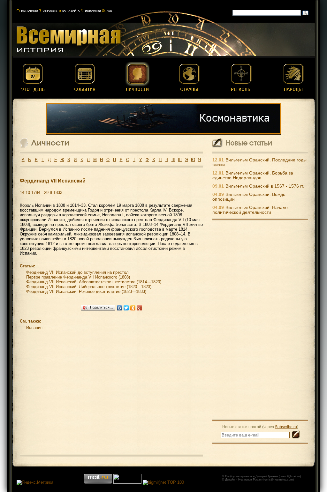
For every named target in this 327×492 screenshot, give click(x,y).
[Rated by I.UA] (127, 482)
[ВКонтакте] (119, 308)
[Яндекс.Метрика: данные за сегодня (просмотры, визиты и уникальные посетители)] (35, 482)
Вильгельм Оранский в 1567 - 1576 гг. (264, 186)
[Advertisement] (260, 319)
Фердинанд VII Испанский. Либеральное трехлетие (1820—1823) (88, 286)
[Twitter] (126, 308)
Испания (34, 327)
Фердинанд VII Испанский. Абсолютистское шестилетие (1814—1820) (93, 282)
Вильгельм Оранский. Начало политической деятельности (250, 210)
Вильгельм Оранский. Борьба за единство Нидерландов (252, 175)
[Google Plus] (139, 308)
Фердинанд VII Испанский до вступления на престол (77, 272)
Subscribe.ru (286, 427)
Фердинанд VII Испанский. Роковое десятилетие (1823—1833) (86, 291)
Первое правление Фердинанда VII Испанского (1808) (78, 277)
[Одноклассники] (133, 308)
